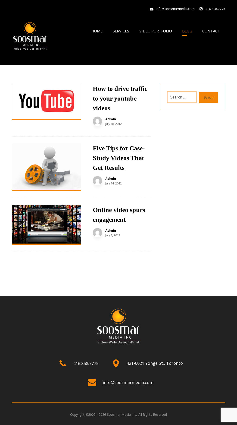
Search (208, 97)
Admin (110, 119)
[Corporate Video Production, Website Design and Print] (30, 36)
